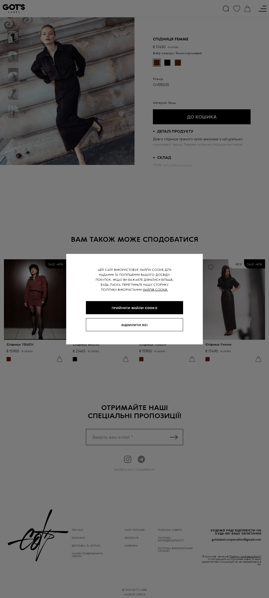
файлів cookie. (155, 289)
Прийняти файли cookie (135, 307)
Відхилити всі (134, 324)
